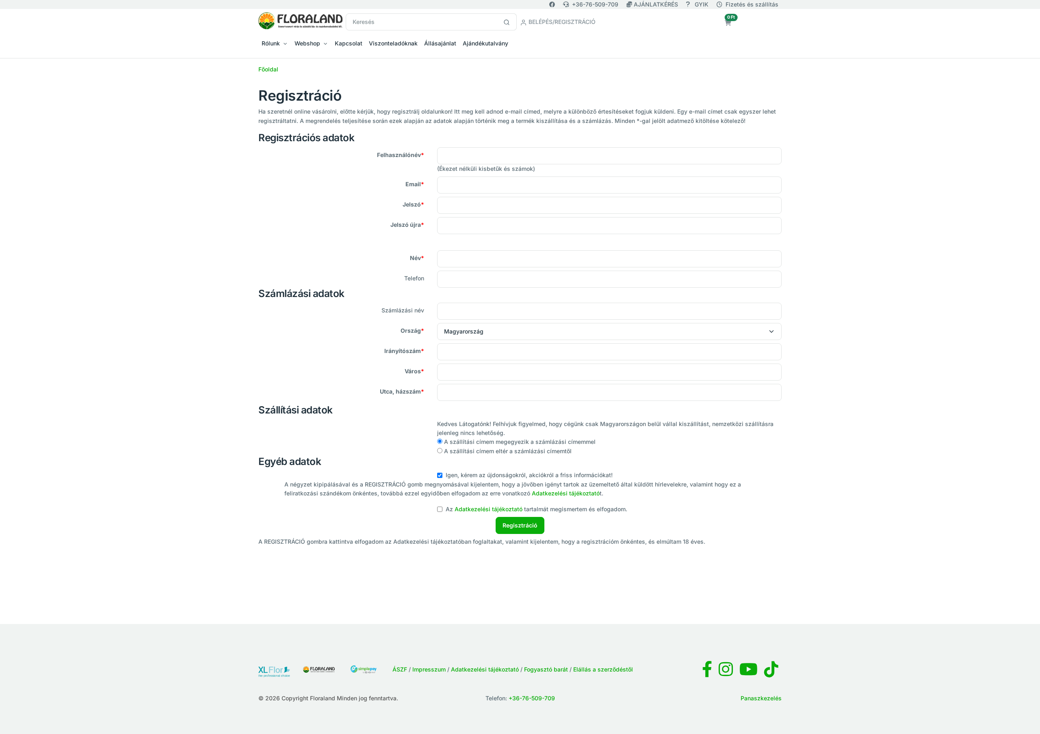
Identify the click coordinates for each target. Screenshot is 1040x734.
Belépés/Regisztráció (561, 21)
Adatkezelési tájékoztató (566, 493)
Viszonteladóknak (393, 43)
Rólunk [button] (271, 43)
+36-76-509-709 (595, 4)
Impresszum (429, 669)
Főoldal (268, 69)
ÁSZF (399, 669)
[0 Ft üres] (728, 22)
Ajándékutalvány (485, 43)
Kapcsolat (348, 43)
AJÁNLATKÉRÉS (656, 4)
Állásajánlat (440, 43)
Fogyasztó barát (546, 669)
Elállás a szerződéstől (603, 669)
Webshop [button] (307, 43)
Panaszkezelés (761, 698)
